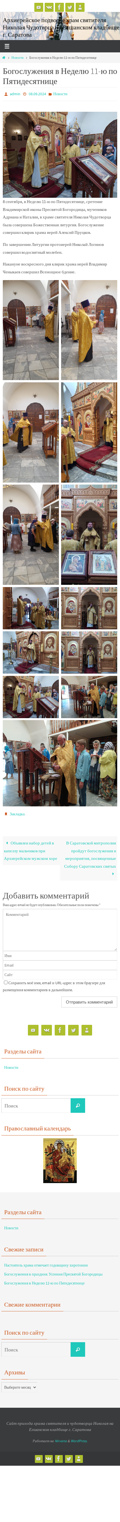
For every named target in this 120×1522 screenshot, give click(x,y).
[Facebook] (59, 7)
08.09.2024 (37, 93)
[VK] (49, 7)
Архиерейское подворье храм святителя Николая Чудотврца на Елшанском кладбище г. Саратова (61, 27)
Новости (17, 57)
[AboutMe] (80, 7)
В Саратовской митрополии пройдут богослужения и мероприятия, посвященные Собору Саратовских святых (90, 852)
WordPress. (79, 1438)
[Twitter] (69, 7)
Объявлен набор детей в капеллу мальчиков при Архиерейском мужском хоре (30, 848)
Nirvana (61, 1438)
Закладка (17, 812)
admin (15, 93)
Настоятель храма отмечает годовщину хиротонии (46, 1262)
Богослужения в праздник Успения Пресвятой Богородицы (53, 1271)
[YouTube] (38, 7)
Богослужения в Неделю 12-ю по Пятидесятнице (44, 1280)
